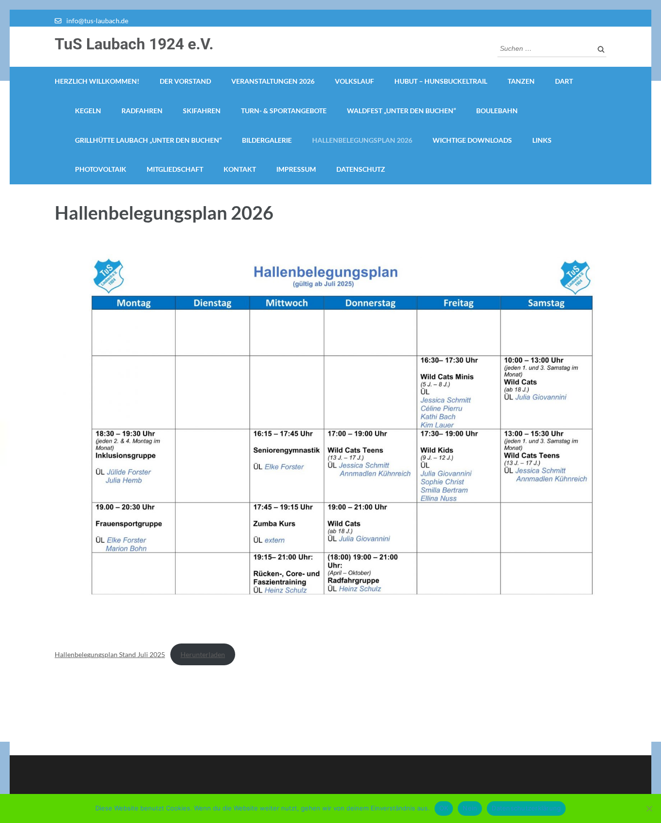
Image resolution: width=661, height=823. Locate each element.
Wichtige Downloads (472, 140)
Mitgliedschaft (175, 169)
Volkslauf (354, 81)
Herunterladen (202, 654)
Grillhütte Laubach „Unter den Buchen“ (148, 140)
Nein (470, 808)
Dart (564, 81)
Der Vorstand (185, 81)
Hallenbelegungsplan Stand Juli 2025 (110, 654)
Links (542, 140)
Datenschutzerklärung (526, 808)
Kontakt (240, 169)
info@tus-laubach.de (97, 20)
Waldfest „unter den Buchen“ (401, 110)
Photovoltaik (100, 169)
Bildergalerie (267, 140)
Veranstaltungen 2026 (273, 81)
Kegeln (88, 110)
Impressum (296, 169)
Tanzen (521, 81)
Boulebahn (497, 110)
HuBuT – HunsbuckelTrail (440, 81)
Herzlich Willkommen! (97, 81)
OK (444, 808)
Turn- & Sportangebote (284, 110)
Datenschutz (360, 169)
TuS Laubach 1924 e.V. (134, 44)
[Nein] (649, 808)
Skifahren (202, 110)
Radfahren (142, 110)
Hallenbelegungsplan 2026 (362, 140)
